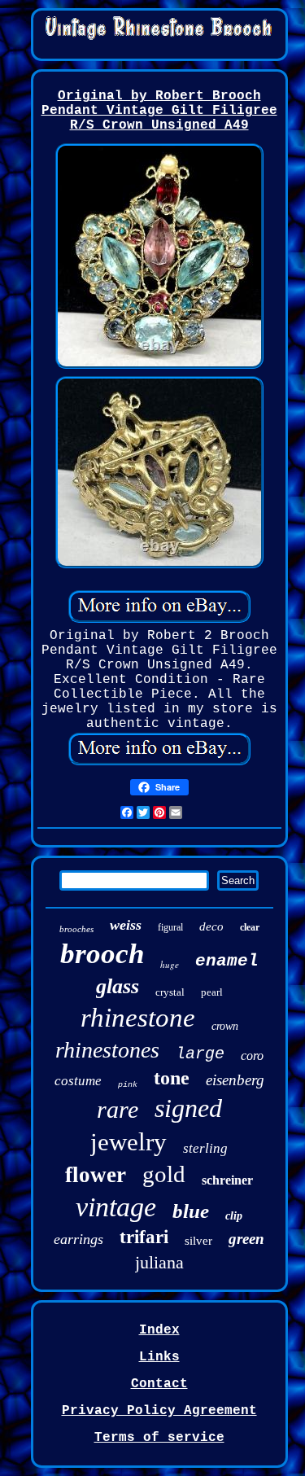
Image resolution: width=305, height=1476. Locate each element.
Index (159, 1330)
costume (78, 1080)
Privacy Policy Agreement (159, 1411)
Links (159, 1357)
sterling (205, 1148)
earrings (78, 1239)
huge (169, 964)
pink (127, 1084)
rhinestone (138, 1017)
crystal (170, 992)
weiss (126, 925)
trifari (144, 1237)
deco (211, 926)
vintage (116, 1207)
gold (163, 1174)
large (200, 1054)
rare (117, 1109)
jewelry (128, 1142)
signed (188, 1108)
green (246, 1238)
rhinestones (107, 1049)
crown (224, 1026)
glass (117, 986)
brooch (102, 954)
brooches (76, 929)
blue (190, 1211)
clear (249, 927)
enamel (227, 961)
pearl (212, 992)
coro (252, 1055)
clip (233, 1216)
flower (95, 1175)
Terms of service (159, 1437)
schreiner (227, 1180)
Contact (159, 1384)
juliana (159, 1262)
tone (172, 1077)
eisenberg (235, 1079)
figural (170, 927)
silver (198, 1240)
